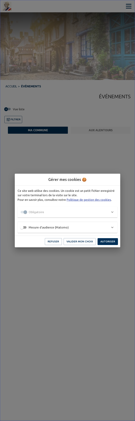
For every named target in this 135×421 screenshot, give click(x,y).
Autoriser (107, 241)
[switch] (21, 227)
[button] (67, 212)
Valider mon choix (79, 241)
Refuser (53, 241)
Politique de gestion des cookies (89, 199)
